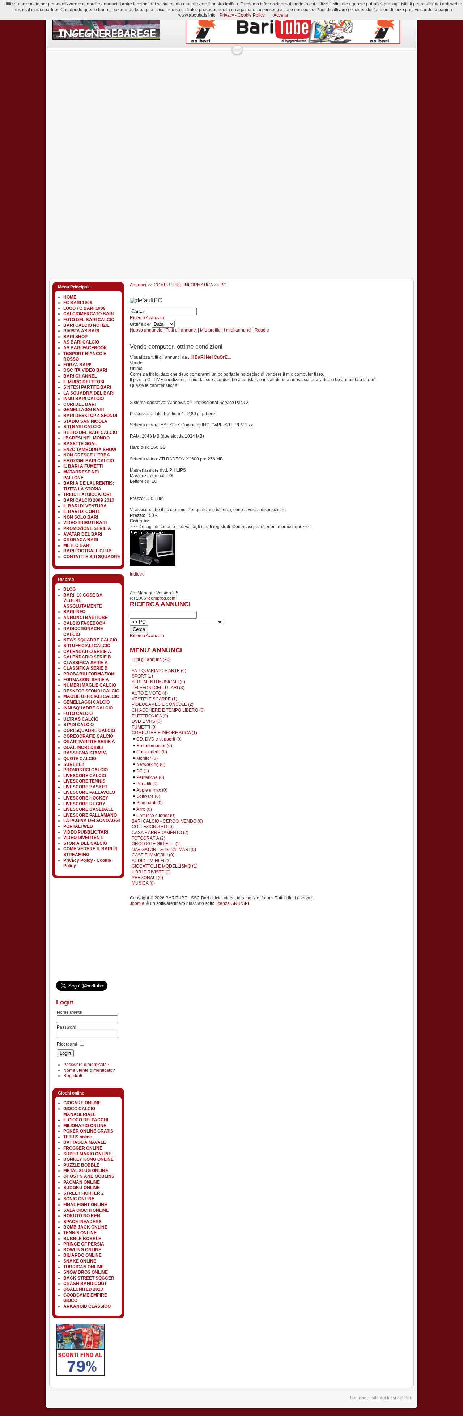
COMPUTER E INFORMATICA (183, 284)
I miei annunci (237, 330)
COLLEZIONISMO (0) (153, 826)
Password (66, 1027)
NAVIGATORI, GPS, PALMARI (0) (164, 849)
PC (223, 284)
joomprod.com (161, 598)
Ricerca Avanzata (147, 317)
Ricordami (67, 1044)
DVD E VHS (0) (147, 721)
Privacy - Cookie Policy (242, 15)
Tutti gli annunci (181, 330)
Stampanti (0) (149, 802)
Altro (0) (144, 809)
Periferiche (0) (150, 777)
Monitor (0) (147, 758)
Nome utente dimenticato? (89, 1070)
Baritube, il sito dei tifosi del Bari (381, 1397)
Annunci (138, 284)
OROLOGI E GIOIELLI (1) (156, 843)
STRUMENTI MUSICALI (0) (158, 681)
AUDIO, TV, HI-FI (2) (151, 860)
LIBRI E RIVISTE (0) (151, 872)
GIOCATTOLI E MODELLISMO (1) (164, 866)
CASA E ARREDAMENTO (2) (160, 832)
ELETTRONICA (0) (150, 715)
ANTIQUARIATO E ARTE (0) (159, 670)
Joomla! (137, 903)
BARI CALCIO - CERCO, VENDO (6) (167, 821)
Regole (262, 330)
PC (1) (142, 771)
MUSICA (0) (143, 883)
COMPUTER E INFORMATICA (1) (164, 732)
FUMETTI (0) (144, 727)
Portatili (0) (147, 783)
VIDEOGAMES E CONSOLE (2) (163, 704)
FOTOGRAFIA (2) (148, 838)
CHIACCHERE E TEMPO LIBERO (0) (168, 710)
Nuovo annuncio (146, 330)
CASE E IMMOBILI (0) (153, 854)
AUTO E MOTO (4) (150, 693)
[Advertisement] (177, 70)
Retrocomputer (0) (154, 745)
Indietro (137, 574)
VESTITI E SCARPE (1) (154, 698)
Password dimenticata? (86, 1064)
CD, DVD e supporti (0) (159, 739)
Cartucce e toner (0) (155, 815)
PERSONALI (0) (147, 877)
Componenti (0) (151, 751)
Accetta (280, 15)
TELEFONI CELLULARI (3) (158, 687)
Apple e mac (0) (151, 790)
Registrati (72, 1075)
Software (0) (148, 796)
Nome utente (69, 1012)
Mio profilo (210, 330)
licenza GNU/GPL (233, 903)
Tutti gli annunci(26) (151, 659)
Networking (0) (150, 764)
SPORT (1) (142, 676)
